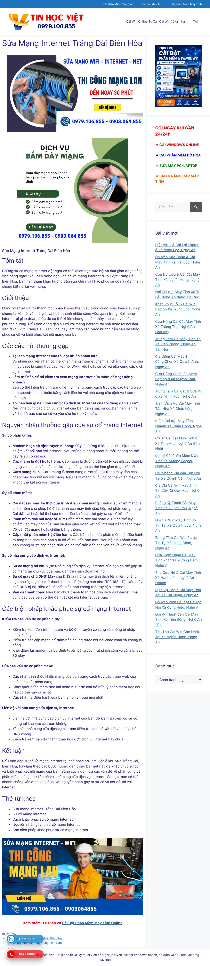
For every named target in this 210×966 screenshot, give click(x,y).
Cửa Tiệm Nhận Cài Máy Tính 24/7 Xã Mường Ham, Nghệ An (177, 560)
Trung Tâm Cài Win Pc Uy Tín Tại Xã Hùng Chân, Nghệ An (176, 543)
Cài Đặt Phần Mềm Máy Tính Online (92, 923)
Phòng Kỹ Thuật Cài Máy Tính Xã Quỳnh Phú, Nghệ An (176, 508)
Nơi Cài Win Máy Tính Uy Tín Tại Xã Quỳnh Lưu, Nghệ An (178, 525)
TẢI (195, 21)
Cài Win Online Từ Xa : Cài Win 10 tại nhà (155, 21)
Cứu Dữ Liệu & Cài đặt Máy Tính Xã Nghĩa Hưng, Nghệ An (177, 279)
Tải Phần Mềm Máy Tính (118, 4)
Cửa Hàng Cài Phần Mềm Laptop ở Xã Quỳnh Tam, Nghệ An (176, 379)
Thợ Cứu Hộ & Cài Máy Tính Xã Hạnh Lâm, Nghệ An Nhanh (178, 577)
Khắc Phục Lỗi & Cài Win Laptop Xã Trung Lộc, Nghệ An (177, 309)
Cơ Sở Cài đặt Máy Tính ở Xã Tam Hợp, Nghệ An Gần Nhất (177, 443)
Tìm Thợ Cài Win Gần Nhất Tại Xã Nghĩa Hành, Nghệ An (177, 637)
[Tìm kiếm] (196, 207)
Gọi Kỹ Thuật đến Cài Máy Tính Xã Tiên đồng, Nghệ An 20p (178, 619)
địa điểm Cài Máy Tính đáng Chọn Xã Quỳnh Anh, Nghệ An (177, 361)
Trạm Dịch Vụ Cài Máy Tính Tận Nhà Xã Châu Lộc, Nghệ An (177, 408)
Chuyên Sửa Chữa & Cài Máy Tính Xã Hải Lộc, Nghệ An (177, 262)
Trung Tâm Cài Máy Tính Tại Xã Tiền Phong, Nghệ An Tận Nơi (178, 344)
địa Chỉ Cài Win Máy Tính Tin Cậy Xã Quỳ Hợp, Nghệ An (177, 490)
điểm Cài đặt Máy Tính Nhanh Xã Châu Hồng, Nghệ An (178, 426)
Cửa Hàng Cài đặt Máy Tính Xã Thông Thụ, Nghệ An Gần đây (178, 326)
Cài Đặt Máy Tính (152, 4)
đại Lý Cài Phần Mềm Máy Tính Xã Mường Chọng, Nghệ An (176, 461)
